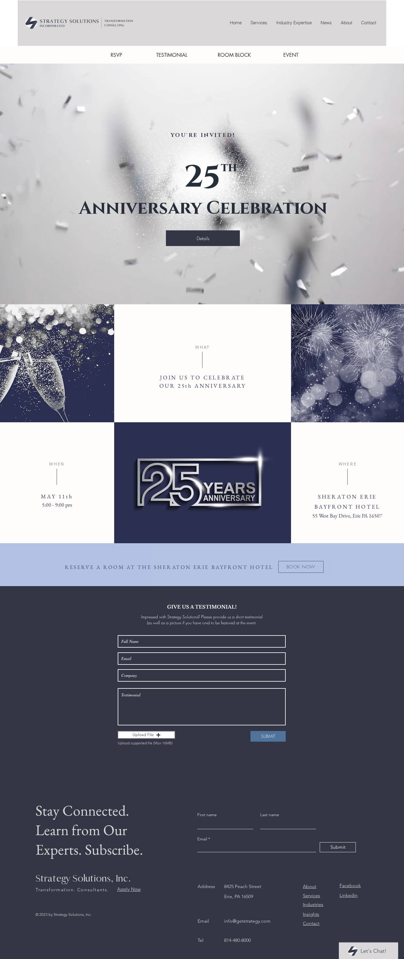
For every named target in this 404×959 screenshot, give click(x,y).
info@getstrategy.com (247, 921)
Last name (269, 815)
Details (203, 238)
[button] (146, 735)
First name (207, 815)
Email (202, 839)
